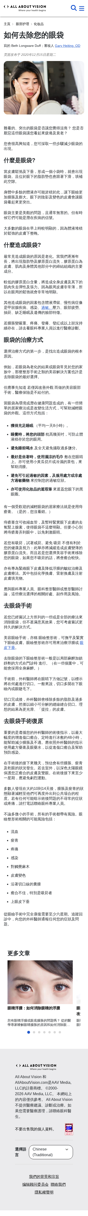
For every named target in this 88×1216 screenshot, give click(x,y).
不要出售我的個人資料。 (35, 1129)
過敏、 (47, 308)
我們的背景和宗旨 (44, 1177)
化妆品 (39, 24)
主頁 (7, 24)
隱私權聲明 (44, 1192)
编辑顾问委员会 (35, 1184)
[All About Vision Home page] (25, 8)
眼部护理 (22, 24)
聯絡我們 (58, 1184)
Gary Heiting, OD (67, 46)
